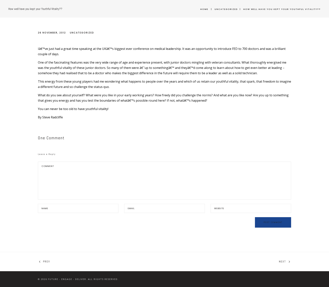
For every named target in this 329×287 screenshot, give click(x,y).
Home (204, 9)
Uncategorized (226, 9)
